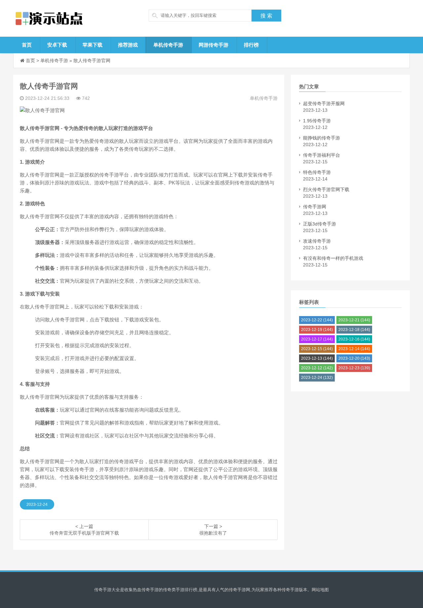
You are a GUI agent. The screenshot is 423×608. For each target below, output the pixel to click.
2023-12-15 (317, 348)
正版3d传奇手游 (319, 223)
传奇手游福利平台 (321, 155)
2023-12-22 (317, 320)
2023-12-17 (317, 339)
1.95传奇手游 (317, 120)
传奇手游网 (314, 206)
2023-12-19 (317, 329)
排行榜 (251, 45)
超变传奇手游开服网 (324, 103)
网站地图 (320, 589)
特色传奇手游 (317, 172)
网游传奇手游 (213, 45)
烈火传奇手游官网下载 (326, 189)
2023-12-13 (317, 358)
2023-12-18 (354, 329)
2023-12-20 (354, 358)
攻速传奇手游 (317, 241)
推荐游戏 (128, 45)
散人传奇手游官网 (91, 60)
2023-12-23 (354, 368)
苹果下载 (92, 45)
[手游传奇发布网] (64, 18)
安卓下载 (57, 45)
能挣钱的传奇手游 (321, 138)
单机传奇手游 (168, 45)
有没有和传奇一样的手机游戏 (333, 258)
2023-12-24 (37, 504)
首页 (27, 45)
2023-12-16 (354, 339)
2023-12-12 (317, 368)
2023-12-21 (354, 320)
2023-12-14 (354, 348)
